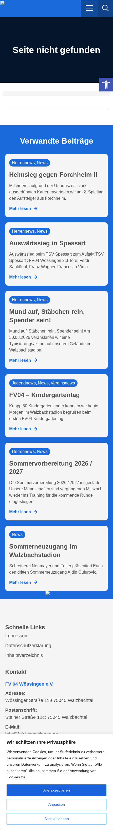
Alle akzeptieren (56, 790)
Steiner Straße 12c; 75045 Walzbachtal (46, 717)
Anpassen (56, 804)
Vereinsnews (63, 383)
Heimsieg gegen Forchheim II (53, 174)
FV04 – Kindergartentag (44, 394)
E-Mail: (13, 727)
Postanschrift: (21, 710)
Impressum (17, 635)
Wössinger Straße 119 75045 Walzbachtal (49, 700)
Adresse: (15, 693)
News (42, 162)
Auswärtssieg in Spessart (47, 243)
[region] (56, 782)
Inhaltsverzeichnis (24, 655)
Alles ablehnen (56, 819)
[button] (89, 8)
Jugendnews (24, 383)
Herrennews (23, 162)
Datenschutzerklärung (28, 645)
